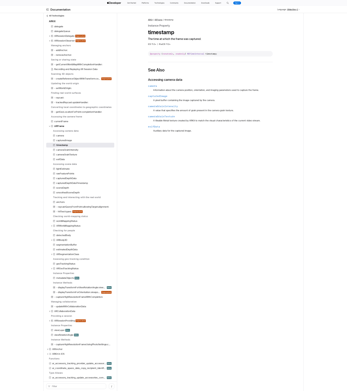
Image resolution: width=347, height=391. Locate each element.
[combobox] (77, 386)
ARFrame (158, 20)
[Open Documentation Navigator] (48, 10)
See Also (156, 70)
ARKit (150, 20)
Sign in (237, 3)
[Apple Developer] (114, 3)
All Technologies (56, 16)
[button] (228, 3)
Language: (281, 9)
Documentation (60, 9)
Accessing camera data (165, 80)
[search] (76, 386)
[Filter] (77, 386)
